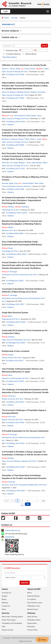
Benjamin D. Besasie (9, 139)
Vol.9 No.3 (24, 142)
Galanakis (22, 207)
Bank (7, 316)
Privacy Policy (32, 630)
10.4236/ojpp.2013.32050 (15, 343)
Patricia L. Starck (8, 69)
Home (6, 18)
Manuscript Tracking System (12, 617)
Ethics (29, 593)
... (32, 501)
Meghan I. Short (25, 163)
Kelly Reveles (37, 163)
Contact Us (6, 606)
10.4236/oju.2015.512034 (15, 122)
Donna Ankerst (19, 115)
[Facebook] (16, 518)
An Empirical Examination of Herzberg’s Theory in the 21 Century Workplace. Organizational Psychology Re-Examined (24, 200)
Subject (4, 596)
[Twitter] (3, 518)
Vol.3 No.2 (27, 340)
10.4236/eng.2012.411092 (16, 322)
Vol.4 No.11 (15, 319)
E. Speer (42, 69)
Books (4, 599)
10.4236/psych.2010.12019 (16, 254)
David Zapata (31, 115)
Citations (10, 124)
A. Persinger (9, 272)
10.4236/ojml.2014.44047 (15, 467)
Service (5, 613)
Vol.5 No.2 (19, 399)
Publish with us (10, 37)
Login (5, 11)
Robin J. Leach (36, 139)
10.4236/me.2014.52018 (15, 422)
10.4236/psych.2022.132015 (16, 213)
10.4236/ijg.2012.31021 (15, 281)
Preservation (32, 623)
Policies (31, 613)
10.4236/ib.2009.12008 (14, 233)
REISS (7, 227)
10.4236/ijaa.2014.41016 (15, 443)
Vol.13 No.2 (15, 210)
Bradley (8, 458)
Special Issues (32, 609)
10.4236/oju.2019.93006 (15, 145)
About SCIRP (34, 589)
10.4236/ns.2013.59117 (15, 360)
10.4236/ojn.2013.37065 (15, 74)
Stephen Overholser (37, 92)
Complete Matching (13, 54)
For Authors (31, 599)
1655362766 (9, 537)
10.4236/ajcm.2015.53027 (16, 491)
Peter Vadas (39, 183)
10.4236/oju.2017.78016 (15, 98)
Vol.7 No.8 (24, 95)
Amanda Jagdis (8, 183)
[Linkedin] (27, 518)
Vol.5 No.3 (43, 485)
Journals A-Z (6, 593)
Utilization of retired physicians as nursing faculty (24, 65)
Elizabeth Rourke (23, 92)
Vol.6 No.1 (27, 186)
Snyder (8, 355)
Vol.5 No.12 (25, 118)
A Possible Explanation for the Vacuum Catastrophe (25, 431)
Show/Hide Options (9, 57)
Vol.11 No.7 (25, 165)
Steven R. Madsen (9, 92)
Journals (14, 18)
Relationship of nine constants (15, 351)
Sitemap (5, 603)
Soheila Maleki (28, 183)
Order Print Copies (9, 620)
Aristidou (8, 337)
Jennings (8, 482)
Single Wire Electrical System (15, 313)
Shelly (19, 69)
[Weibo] (39, 518)
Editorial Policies (33, 596)
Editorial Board (30, 54)
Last (43, 501)
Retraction (31, 626)
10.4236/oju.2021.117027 (15, 168)
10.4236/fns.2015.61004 (15, 189)
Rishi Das (5, 163)
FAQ (3, 626)
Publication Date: (11, 50)
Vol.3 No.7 (24, 71)
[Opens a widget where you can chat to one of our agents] (42, 640)
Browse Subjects (11, 31)
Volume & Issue (7, 630)
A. (7, 115)
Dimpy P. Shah (23, 139)
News (4, 609)
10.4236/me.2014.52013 (15, 402)
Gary (18, 183)
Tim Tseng (14, 163)
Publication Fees (33, 606)
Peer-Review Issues (34, 603)
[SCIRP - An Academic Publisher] (16, 4)
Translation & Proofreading (12, 623)
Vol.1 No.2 (13, 230)
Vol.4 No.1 (26, 378)
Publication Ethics (33, 620)
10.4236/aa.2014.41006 (15, 381)
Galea (7, 248)
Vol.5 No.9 (18, 358)
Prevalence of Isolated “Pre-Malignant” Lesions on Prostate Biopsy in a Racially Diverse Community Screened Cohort (24, 109)
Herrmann (9, 396)
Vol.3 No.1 (34, 275)
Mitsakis (8, 207)
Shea (7, 375)
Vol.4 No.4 (33, 461)
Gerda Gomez (29, 69)
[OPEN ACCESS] (43, 4)
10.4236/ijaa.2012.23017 (15, 304)
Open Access (32, 617)
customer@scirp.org (12, 530)
